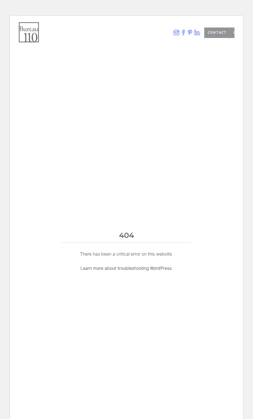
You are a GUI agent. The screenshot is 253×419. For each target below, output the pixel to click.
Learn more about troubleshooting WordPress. (127, 268)
